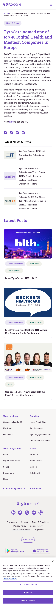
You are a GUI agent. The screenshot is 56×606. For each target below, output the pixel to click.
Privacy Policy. (10, 579)
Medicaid (7, 428)
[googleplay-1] (15, 551)
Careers (33, 467)
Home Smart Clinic (38, 422)
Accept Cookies (28, 600)
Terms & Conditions (40, 522)
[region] (28, 581)
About (33, 448)
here (11, 121)
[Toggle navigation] (51, 4)
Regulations (39, 530)
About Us (34, 454)
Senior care (8, 473)
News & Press (36, 460)
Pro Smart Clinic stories (40, 440)
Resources (35, 488)
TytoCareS (35, 473)
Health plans (10, 416)
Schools (6, 467)
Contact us (28, 539)
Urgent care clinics (11, 460)
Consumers (12, 522)
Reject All (28, 592)
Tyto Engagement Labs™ (41, 434)
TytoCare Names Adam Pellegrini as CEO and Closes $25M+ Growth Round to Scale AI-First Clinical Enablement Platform (32, 176)
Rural (5, 454)
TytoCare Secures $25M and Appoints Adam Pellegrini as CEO (32, 155)
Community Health (14, 488)
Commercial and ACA (12, 422)
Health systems (12, 448)
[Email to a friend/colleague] (23, 132)
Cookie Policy (36, 526)
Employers (8, 434)
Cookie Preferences (21, 530)
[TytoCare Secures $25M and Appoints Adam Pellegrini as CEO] (11, 155)
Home (6, 13)
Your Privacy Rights (28, 584)
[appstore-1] (41, 550)
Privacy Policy (19, 526)
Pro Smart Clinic (37, 428)
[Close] (53, 561)
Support (24, 522)
